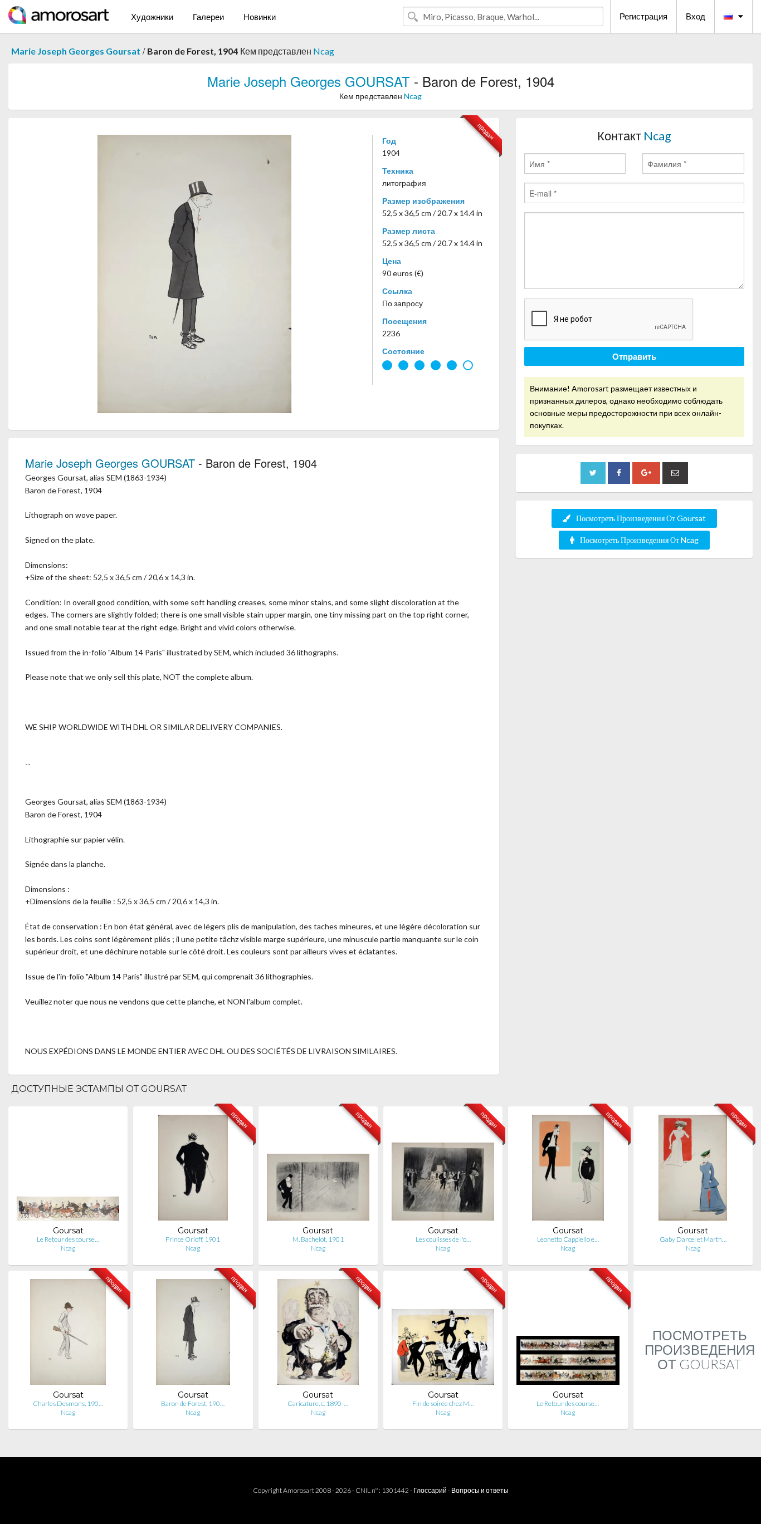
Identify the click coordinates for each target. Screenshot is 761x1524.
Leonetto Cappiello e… (568, 1239)
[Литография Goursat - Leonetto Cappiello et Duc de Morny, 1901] (568, 1170)
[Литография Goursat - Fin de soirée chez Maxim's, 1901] (443, 1334)
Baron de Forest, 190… (193, 1403)
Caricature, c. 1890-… (317, 1403)
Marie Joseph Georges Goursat (75, 51)
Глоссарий (430, 1490)
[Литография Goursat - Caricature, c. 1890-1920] (318, 1334)
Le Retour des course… (68, 1239)
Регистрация (643, 16)
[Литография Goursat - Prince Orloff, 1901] (192, 1170)
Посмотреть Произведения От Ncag (639, 540)
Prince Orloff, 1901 (192, 1239)
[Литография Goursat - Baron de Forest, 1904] (193, 1334)
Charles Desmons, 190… (68, 1403)
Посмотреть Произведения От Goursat (641, 518)
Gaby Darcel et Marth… (693, 1239)
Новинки (259, 17)
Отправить (634, 356)
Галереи (208, 17)
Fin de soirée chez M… (443, 1403)
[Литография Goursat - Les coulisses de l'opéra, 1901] (443, 1170)
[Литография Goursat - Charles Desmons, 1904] (68, 1334)
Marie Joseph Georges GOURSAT (308, 81)
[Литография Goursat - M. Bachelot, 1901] (318, 1170)
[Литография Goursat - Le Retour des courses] (68, 1170)
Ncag (323, 51)
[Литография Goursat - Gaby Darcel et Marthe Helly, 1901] (692, 1170)
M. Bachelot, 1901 (318, 1239)
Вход (695, 16)
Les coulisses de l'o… (443, 1239)
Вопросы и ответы (480, 1490)
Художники (152, 17)
